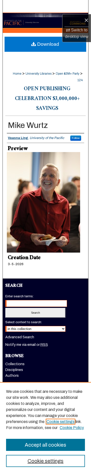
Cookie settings (61, 421)
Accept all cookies (45, 445)
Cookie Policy (72, 427)
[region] (45, 427)
